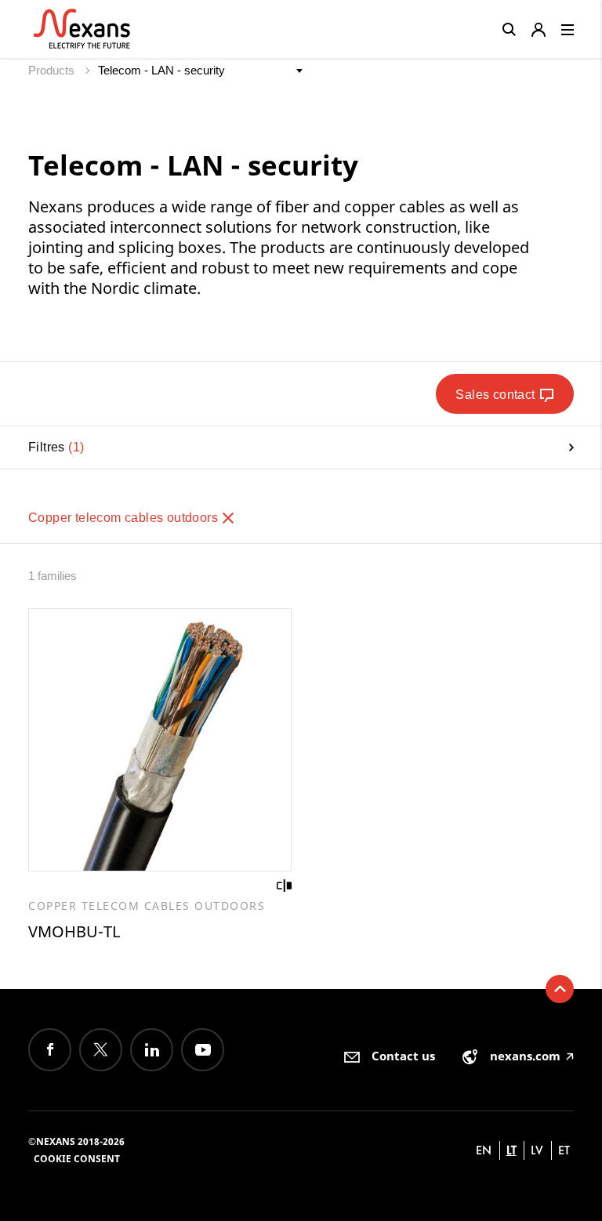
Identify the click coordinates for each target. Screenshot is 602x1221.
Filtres (54, 447)
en (483, 1150)
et (564, 1150)
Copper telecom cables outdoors (124, 517)
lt (511, 1150)
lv (537, 1150)
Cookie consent (77, 1158)
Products (53, 70)
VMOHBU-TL (74, 931)
